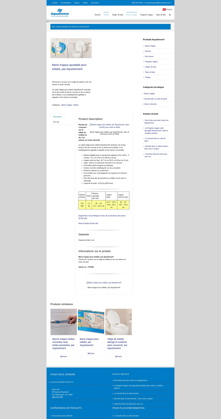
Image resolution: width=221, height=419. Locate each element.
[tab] (57, 116)
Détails (64, 356)
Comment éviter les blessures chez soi (156, 155)
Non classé (149, 56)
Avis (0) (56, 122)
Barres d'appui (67, 105)
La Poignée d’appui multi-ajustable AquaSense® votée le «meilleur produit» (156, 130)
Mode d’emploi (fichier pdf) (88, 223)
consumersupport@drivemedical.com (158, 3)
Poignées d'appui (151, 62)
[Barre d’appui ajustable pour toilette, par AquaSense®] (71, 48)
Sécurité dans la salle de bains (155, 99)
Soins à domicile (150, 104)
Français (167, 9)
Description (57, 117)
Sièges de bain (150, 67)
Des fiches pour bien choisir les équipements (156, 121)
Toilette (75, 105)
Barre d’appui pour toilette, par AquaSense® (89, 342)
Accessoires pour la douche (62, 416)
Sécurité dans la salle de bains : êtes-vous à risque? (157, 147)
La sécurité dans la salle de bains (155, 139)
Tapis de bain (150, 72)
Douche (148, 51)
